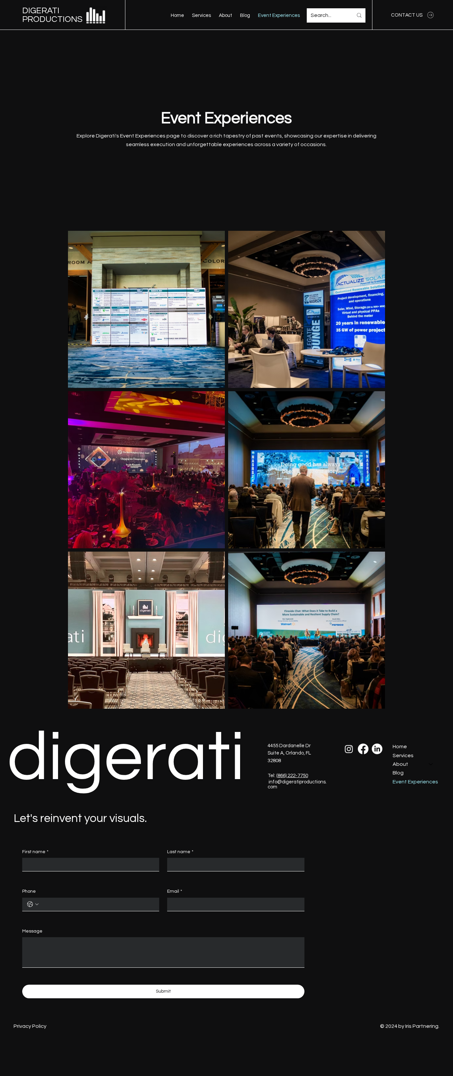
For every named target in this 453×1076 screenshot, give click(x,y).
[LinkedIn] (377, 749)
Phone (29, 891)
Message (32, 931)
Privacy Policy (30, 1026)
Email (174, 891)
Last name (180, 852)
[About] (431, 764)
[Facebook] (363, 749)
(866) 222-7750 (292, 775)
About (400, 764)
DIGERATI (40, 10)
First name (35, 852)
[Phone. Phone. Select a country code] (32, 904)
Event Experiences (415, 781)
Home (400, 746)
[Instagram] (349, 749)
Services (403, 755)
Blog (398, 772)
